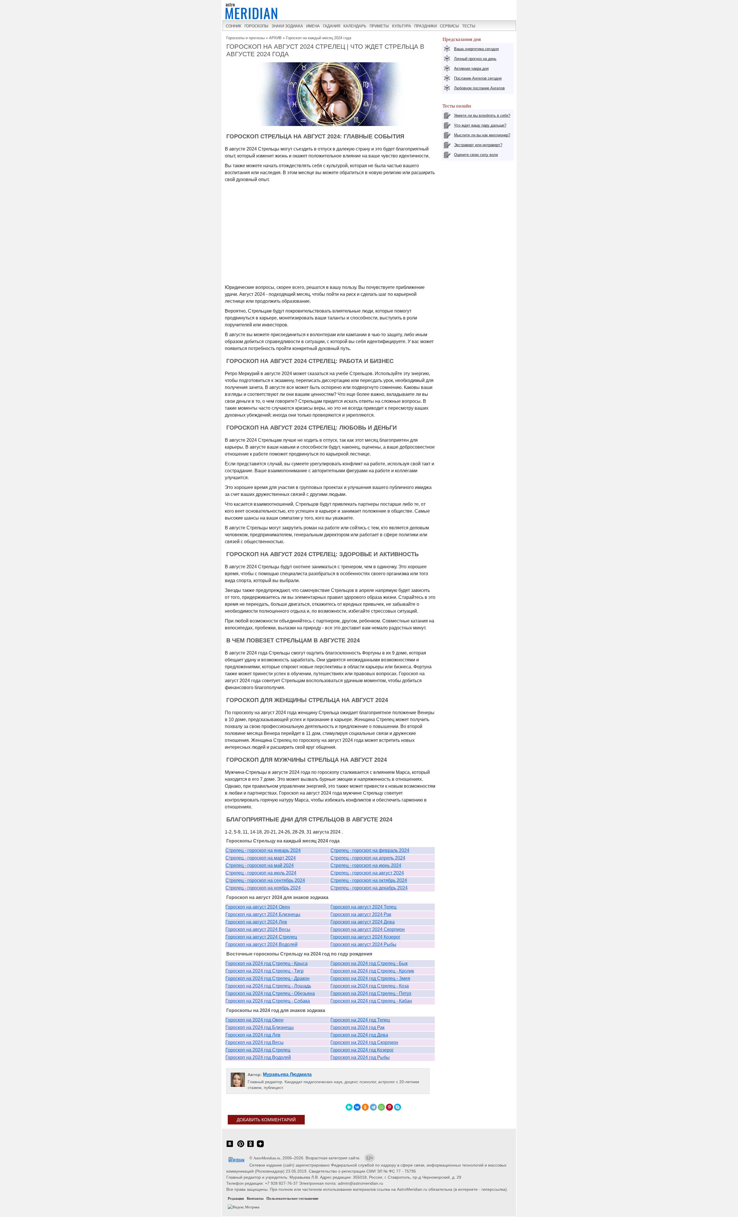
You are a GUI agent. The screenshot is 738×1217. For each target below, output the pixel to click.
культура (401, 26)
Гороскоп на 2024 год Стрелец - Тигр (264, 970)
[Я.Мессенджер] (349, 1107)
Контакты (255, 1198)
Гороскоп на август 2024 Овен (257, 906)
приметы (379, 26)
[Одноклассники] (365, 1107)
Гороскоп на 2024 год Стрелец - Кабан (371, 1000)
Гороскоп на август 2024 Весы (257, 929)
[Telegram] (373, 1107)
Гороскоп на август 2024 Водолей (261, 944)
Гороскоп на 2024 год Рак (357, 1027)
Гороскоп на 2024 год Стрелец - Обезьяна (270, 993)
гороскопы (256, 26)
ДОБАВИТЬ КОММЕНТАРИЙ (266, 1119)
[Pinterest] (389, 1107)
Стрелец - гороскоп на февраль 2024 (369, 850)
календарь (354, 26)
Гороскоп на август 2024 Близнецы (262, 914)
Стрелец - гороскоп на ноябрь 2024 (263, 887)
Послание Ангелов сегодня (478, 78)
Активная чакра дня (471, 68)
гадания (331, 26)
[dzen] (260, 1147)
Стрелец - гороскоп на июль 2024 (260, 872)
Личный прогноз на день (475, 59)
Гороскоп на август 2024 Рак (360, 914)
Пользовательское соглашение (292, 1198)
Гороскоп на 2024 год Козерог (362, 1049)
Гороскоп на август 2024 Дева (362, 921)
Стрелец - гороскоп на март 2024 (260, 857)
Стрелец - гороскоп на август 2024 (367, 872)
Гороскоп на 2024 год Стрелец (257, 1049)
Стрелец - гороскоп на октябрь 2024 (368, 880)
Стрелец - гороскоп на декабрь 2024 (369, 887)
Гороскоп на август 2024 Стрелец (261, 936)
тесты (468, 26)
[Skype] (397, 1107)
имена (313, 26)
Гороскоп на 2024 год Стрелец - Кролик (372, 970)
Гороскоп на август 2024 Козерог (365, 936)
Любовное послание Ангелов (479, 88)
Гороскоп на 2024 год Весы (254, 1042)
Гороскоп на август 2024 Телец (363, 906)
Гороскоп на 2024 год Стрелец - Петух (370, 993)
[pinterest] (240, 1147)
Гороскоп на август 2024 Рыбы (363, 944)
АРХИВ (275, 38)
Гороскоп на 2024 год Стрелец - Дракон (267, 978)
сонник (233, 26)
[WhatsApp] (381, 1107)
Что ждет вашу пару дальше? (480, 125)
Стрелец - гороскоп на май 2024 (259, 865)
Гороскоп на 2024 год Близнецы (259, 1027)
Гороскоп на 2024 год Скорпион (364, 1042)
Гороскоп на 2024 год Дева (359, 1034)
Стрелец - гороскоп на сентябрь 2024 (265, 880)
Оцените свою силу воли (476, 155)
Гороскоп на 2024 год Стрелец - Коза (369, 985)
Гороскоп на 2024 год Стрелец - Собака (267, 1000)
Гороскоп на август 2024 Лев (256, 921)
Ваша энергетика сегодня (476, 49)
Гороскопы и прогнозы (245, 38)
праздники (425, 26)
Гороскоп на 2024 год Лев (252, 1034)
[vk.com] (229, 1147)
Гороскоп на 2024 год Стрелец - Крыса (266, 963)
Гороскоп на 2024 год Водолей (258, 1057)
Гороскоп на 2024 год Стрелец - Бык (369, 963)
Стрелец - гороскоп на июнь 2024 (365, 865)
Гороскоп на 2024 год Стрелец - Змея (370, 978)
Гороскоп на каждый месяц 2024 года (318, 38)
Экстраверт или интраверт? (478, 145)
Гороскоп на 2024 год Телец (360, 1019)
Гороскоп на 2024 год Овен (254, 1019)
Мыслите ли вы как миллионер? (482, 135)
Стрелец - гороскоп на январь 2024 (263, 850)
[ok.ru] (250, 1147)
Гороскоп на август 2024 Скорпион (367, 929)
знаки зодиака (287, 26)
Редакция (236, 1198)
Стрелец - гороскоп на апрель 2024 (367, 857)
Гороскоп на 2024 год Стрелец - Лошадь (268, 985)
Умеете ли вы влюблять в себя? (482, 115)
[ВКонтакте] (357, 1107)
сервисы (449, 26)
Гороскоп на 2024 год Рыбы (360, 1057)
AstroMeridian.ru (266, 1158)
